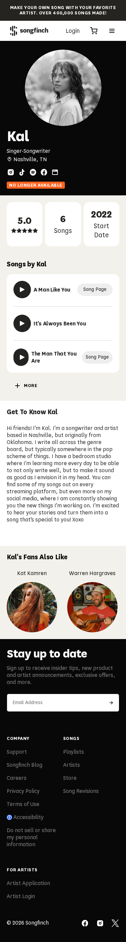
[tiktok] (22, 172)
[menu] (112, 31)
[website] (55, 172)
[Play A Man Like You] (22, 289)
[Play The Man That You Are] (21, 357)
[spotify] (33, 172)
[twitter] (115, 924)
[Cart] (94, 31)
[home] (29, 31)
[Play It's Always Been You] (22, 323)
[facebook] (44, 172)
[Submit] (111, 702)
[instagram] (11, 172)
